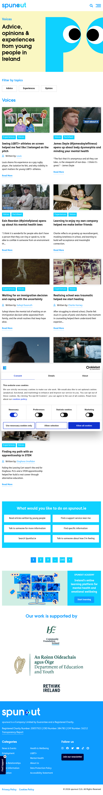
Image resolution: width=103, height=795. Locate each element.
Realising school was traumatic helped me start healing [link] (73, 297)
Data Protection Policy (41, 768)
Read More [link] (7, 176)
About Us (34, 763)
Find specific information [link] (76, 528)
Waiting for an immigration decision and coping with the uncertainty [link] (25, 297)
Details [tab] (51, 375)
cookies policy (19, 399)
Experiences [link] (9, 137)
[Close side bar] (5, 756)
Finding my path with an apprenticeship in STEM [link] (17, 453)
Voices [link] (21, 137)
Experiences (29, 88)
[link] (34, 588)
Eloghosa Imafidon (26, 462)
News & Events (9, 748)
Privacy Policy (9, 789)
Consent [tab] (18, 375)
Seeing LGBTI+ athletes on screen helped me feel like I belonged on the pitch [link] (25, 148)
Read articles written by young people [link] (27, 518)
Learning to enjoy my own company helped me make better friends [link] (76, 223)
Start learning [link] (84, 600)
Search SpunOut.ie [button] (27, 539)
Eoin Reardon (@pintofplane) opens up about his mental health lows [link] (24, 223)
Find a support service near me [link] (76, 518)
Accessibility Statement (41, 773)
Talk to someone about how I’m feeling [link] (76, 539)
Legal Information (10, 768)
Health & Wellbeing (39, 748)
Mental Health (37, 758)
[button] (98, 5)
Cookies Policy (26, 789)
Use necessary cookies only (19, 425)
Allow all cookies (84, 425)
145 (62, 560)
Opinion (49, 88)
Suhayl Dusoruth (24, 305)
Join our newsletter (72, 757)
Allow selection (51, 425)
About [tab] (85, 375)
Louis (19, 156)
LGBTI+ (33, 753)
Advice (9, 88)
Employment (8, 753)
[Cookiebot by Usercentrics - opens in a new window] (88, 368)
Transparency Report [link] (12, 732)
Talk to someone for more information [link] (27, 528)
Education (7, 773)
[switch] (39, 415)
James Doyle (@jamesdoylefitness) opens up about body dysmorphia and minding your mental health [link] (77, 148)
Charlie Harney (75, 305)
